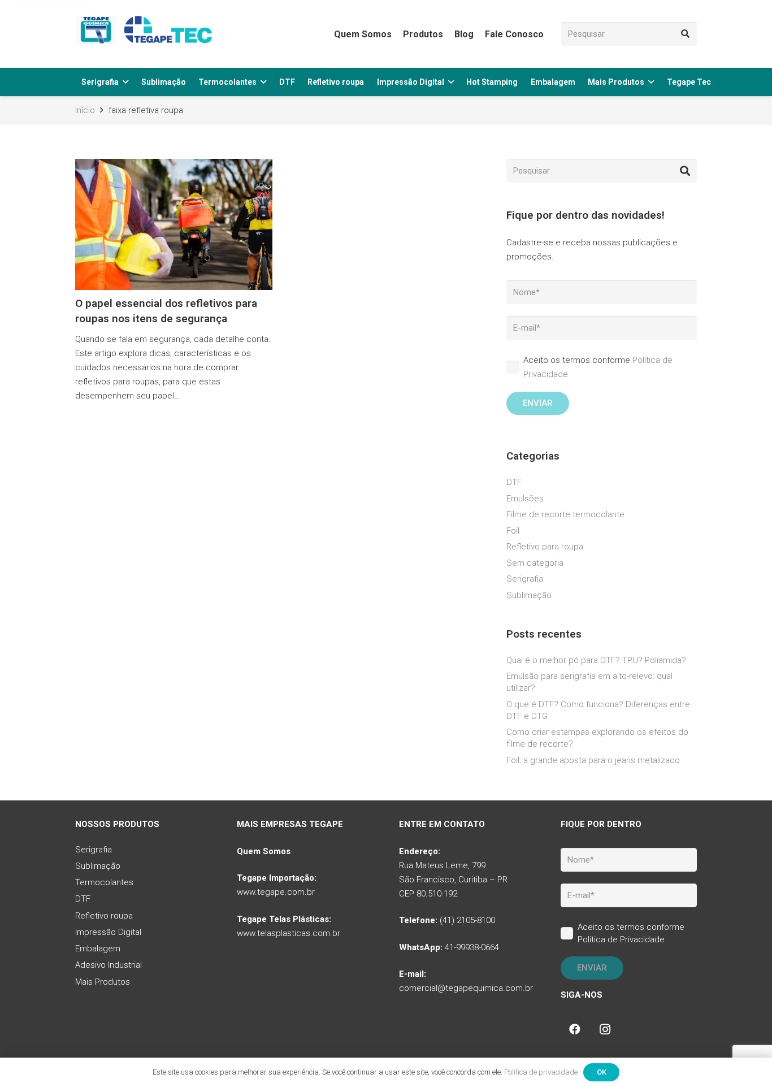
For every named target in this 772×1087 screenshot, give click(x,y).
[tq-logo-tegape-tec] (145, 34)
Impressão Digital (108, 932)
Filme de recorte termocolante (565, 514)
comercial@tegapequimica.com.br (466, 988)
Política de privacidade (541, 1072)
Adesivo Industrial (108, 965)
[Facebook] (575, 1029)
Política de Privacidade (621, 939)
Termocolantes (104, 882)
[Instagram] (605, 1029)
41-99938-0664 (472, 947)
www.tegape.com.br (276, 892)
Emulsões (525, 498)
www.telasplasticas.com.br (288, 933)
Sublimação (529, 595)
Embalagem (97, 948)
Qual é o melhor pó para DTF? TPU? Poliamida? (596, 660)
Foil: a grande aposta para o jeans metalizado (593, 760)
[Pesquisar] (685, 34)
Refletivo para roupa (544, 547)
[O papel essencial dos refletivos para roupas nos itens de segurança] (173, 285)
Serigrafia (524, 579)
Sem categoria (534, 563)
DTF (514, 482)
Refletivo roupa (104, 916)
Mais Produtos (102, 982)
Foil (512, 531)
